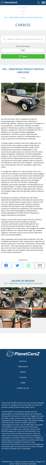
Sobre (23, 383)
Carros (23, 11)
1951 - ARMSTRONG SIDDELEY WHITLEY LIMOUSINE (23, 17)
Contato (23, 377)
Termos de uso (23, 388)
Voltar (23, 78)
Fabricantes (23, 367)
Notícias (23, 361)
